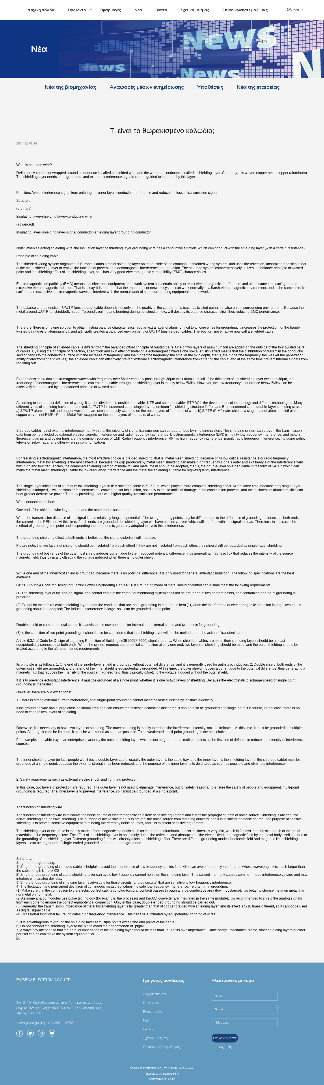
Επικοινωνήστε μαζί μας (245, 10)
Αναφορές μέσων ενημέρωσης (147, 87)
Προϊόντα (78, 13)
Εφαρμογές (110, 10)
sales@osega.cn (29, 1023)
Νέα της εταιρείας (258, 87)
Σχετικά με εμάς (194, 10)
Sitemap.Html (171, 1073)
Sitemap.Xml (153, 1073)
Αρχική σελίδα (41, 10)
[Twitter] (30, 1034)
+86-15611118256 (60, 1023)
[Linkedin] (41, 1034)
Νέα (138, 10)
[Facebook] (19, 1034)
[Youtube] (52, 1034)
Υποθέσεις (210, 87)
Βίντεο (161, 10)
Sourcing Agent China (162, 1079)
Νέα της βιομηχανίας (70, 87)
